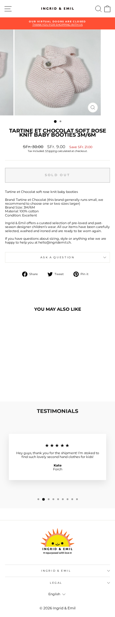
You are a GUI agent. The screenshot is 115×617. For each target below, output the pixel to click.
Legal (56, 582)
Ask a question (57, 257)
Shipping (51, 151)
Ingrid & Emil (56, 570)
